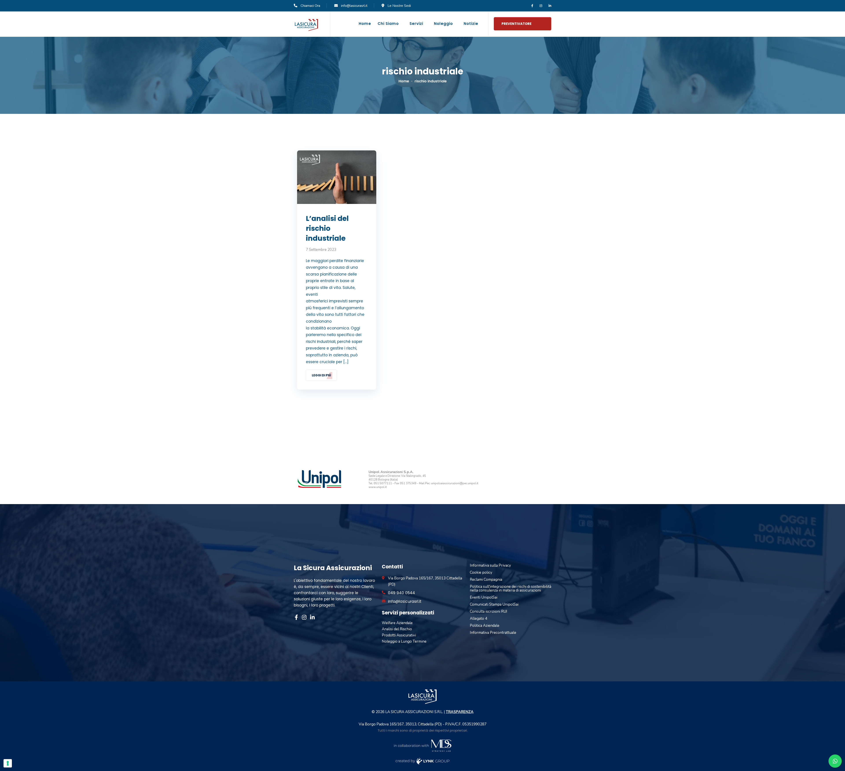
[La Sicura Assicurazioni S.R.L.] (306, 24)
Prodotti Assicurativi (399, 635)
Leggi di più (321, 375)
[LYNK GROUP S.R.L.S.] (423, 760)
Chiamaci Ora (310, 5)
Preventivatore (516, 23)
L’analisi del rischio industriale (327, 228)
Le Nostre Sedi (399, 5)
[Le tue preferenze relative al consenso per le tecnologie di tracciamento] (8, 763)
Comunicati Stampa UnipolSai (494, 604)
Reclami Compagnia (486, 579)
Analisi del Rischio (397, 629)
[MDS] (422, 745)
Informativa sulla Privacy (490, 565)
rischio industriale (431, 81)
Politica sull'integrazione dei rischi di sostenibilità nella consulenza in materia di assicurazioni (510, 588)
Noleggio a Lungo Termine (404, 641)
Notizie (471, 23)
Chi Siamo (388, 23)
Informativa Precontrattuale (493, 632)
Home (365, 23)
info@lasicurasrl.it (354, 5)
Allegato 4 (478, 618)
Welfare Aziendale (397, 622)
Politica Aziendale (484, 625)
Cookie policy (481, 572)
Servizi (416, 23)
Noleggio (443, 23)
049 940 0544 (401, 592)
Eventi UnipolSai (483, 597)
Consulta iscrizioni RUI (488, 611)
